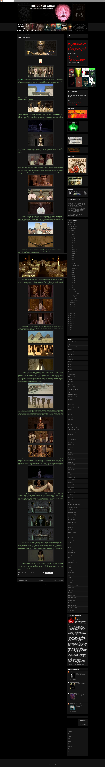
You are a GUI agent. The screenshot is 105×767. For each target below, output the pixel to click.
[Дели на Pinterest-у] (52, 573)
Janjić (69, 454)
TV (68, 582)
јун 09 (74, 253)
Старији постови (58, 580)
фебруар (73, 228)
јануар (73, 226)
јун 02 (74, 240)
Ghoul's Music (71, 432)
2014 (71, 309)
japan (69, 457)
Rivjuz (69, 748)
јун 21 (74, 268)
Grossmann (71, 437)
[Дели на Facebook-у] (50, 573)
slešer (69, 555)
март (72, 230)
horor (69, 442)
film (69, 417)
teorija (69, 570)
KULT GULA (77, 204)
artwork (70, 351)
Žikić (69, 602)
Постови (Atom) (44, 584)
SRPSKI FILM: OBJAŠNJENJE (73, 212)
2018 (71, 317)
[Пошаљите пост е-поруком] (43, 572)
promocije (70, 522)
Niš (69, 489)
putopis (70, 525)
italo (69, 452)
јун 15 (74, 255)
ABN (69, 344)
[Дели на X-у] (49, 573)
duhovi (69, 404)
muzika (69, 482)
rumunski (70, 535)
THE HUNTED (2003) (80, 683)
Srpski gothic (71, 562)
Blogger (60, 764)
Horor (69, 736)
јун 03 (74, 242)
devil (69, 384)
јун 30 (74, 287)
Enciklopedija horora (73, 407)
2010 (71, 224)
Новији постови (22, 580)
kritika (69, 467)
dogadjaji (70, 392)
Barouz (69, 359)
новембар (73, 298)
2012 (71, 304)
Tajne (69, 567)
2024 (71, 329)
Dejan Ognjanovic (81, 618)
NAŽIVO (70, 487)
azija (69, 356)
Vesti (69, 754)
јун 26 (74, 278)
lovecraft (70, 477)
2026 (71, 334)
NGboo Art (72, 672)
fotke (69, 419)
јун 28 (74, 282)
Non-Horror (71, 741)
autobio (70, 354)
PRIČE (69, 517)
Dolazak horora (71, 397)
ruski (69, 537)
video (69, 592)
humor (69, 444)
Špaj (69, 557)
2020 (71, 321)
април (72, 232)
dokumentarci (71, 394)
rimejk (69, 527)
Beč (69, 361)
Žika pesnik (71, 600)
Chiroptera (70, 376)
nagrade (70, 484)
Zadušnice (70, 595)
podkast (70, 499)
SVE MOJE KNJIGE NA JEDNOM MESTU (77, 205)
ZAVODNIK (70, 597)
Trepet (69, 577)
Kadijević (70, 459)
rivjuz (28, 574)
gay (69, 424)
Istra (69, 449)
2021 (71, 323)
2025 (71, 332)
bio (68, 364)
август (72, 291)
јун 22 (74, 270)
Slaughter (70, 552)
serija (69, 542)
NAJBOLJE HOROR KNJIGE (75, 207)
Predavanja (71, 744)
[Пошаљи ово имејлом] (46, 573)
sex (69, 545)
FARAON (20, 79)
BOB (69, 371)
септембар (74, 293)
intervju (70, 447)
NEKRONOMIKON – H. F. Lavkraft (76, 208)
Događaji (70, 731)
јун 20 (74, 263)
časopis (70, 374)
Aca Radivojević (72, 346)
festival (69, 412)
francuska (70, 422)
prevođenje (70, 514)
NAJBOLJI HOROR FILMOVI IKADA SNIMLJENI (77, 213)
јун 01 (74, 238)
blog (69, 369)
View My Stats (83, 724)
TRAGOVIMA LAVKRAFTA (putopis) (76, 209)
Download (70, 733)
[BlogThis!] (47, 573)
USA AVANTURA (72, 585)
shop (69, 550)
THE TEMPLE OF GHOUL (76, 703)
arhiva (69, 349)
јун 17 (74, 259)
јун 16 (74, 257)
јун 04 (74, 245)
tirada (69, 572)
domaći (70, 399)
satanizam (70, 540)
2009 (71, 222)
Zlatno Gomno (71, 607)
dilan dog (70, 386)
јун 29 (74, 285)
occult (69, 494)
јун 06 (74, 249)
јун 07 (74, 251)
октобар (73, 296)
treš (69, 580)
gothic (69, 434)
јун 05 (74, 247)
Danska (70, 379)
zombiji (69, 610)
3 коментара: (38, 572)
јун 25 (74, 276)
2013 (71, 307)
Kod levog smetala (74, 693)
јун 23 (74, 272)
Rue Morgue (71, 532)
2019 (71, 319)
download (70, 402)
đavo (69, 381)
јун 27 (74, 280)
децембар (73, 300)
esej (69, 409)
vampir (69, 587)
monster (70, 479)
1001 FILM (70, 341)
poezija (69, 509)
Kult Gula (70, 469)
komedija (70, 464)
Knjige (69, 738)
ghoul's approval (72, 427)
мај (72, 234)
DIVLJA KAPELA (72, 389)
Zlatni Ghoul (71, 605)
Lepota (69, 472)
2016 (71, 313)
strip (69, 565)
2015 (71, 311)
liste (69, 474)
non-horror (24, 574)
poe (69, 502)
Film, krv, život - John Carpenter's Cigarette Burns (80, 696)
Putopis (70, 746)
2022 (71, 325)
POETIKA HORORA (73, 215)
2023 (71, 327)
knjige (69, 462)
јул (72, 289)
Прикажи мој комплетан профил (76, 664)
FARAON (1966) (24, 38)
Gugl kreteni (71, 439)
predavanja (70, 512)
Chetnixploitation (74, 682)
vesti (69, 590)
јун (72, 237)
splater (69, 560)
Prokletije (70, 519)
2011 (71, 302)
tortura (69, 575)
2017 (71, 315)
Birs (69, 366)
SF (68, 547)
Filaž (69, 414)
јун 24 (74, 274)
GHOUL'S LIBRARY (73, 429)
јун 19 (74, 261)
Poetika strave (71, 507)
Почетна (40, 580)
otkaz (69, 497)
